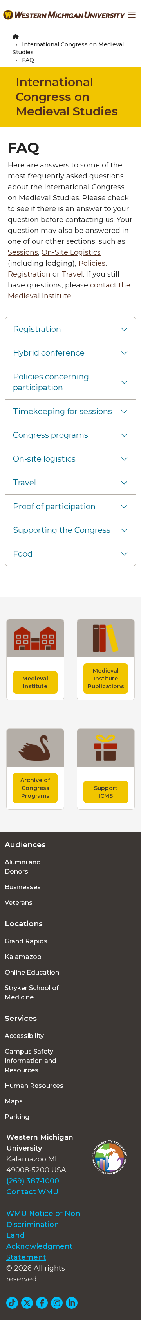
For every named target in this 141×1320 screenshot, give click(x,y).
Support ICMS (106, 791)
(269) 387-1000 (32, 1181)
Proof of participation (54, 506)
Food (23, 554)
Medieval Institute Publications (106, 678)
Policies (91, 263)
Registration (29, 274)
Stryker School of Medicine (32, 992)
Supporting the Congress (61, 530)
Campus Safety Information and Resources (30, 1061)
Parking (17, 1117)
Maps (14, 1101)
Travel (72, 274)
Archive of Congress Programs (35, 788)
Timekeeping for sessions (62, 411)
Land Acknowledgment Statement (39, 1246)
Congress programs (50, 435)
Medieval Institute (35, 682)
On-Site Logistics (71, 252)
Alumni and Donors (23, 866)
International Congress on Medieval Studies (67, 96)
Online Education (32, 972)
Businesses (23, 887)
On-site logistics (44, 458)
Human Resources (34, 1085)
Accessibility (24, 1036)
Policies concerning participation (51, 382)
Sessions (23, 252)
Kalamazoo (23, 956)
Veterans (19, 902)
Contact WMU (32, 1192)
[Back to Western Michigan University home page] (64, 14)
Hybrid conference (49, 353)
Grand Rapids (26, 941)
